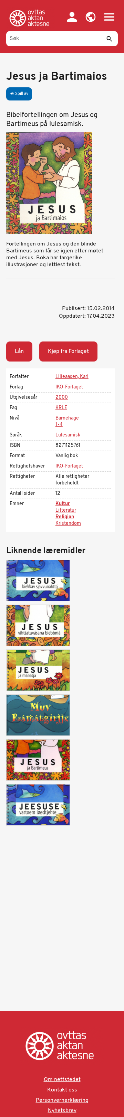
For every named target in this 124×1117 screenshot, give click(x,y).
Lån (19, 351)
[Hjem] (30, 18)
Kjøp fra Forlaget (68, 351)
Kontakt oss (62, 1090)
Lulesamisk (67, 435)
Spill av (19, 94)
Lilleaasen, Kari (72, 377)
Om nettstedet (62, 1079)
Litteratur (65, 510)
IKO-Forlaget (69, 387)
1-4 (59, 425)
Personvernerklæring (62, 1100)
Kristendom (68, 523)
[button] (90, 17)
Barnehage (67, 418)
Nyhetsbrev (62, 1110)
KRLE (61, 408)
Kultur (62, 504)
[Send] (109, 38)
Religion (64, 517)
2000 (61, 397)
